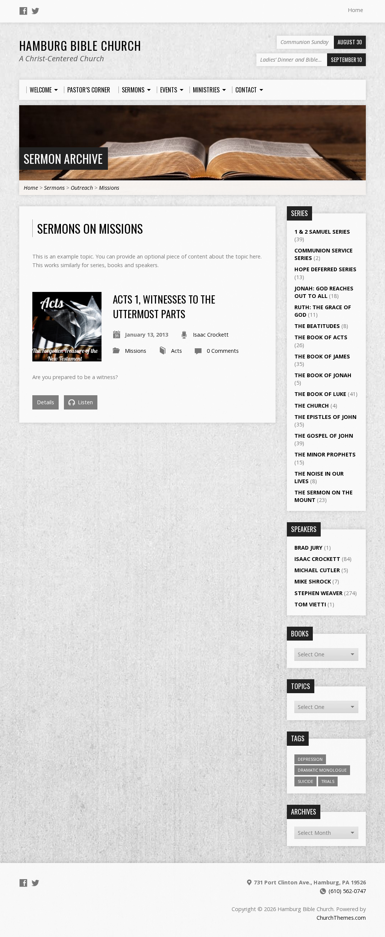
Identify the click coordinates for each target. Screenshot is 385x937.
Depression (310, 759)
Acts (176, 350)
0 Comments (223, 350)
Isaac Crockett (211, 334)
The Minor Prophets (325, 454)
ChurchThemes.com (341, 917)
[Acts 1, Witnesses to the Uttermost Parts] (67, 356)
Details (45, 402)
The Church (311, 405)
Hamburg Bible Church (80, 45)
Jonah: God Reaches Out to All (323, 292)
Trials (327, 781)
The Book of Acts (320, 337)
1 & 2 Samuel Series (322, 231)
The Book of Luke (320, 393)
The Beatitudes (317, 325)
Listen (84, 402)
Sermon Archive (63, 158)
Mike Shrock (312, 581)
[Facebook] (23, 11)
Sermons (54, 187)
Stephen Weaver (318, 593)
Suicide (305, 781)
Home (355, 10)
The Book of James (322, 356)
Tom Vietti (310, 604)
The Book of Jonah (323, 375)
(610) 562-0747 (347, 891)
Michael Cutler (317, 570)
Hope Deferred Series (325, 269)
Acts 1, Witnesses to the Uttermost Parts (164, 306)
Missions (109, 187)
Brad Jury (308, 547)
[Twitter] (35, 11)
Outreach (82, 187)
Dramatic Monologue (322, 770)
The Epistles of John (325, 416)
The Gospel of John (323, 435)
